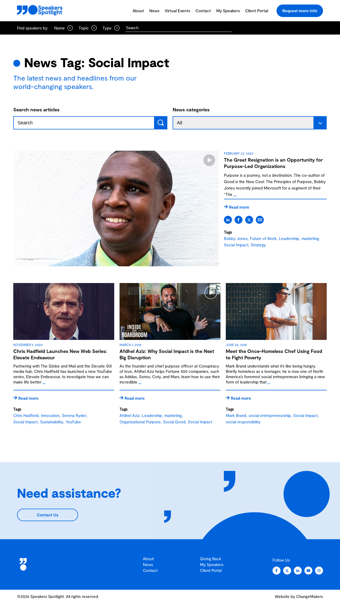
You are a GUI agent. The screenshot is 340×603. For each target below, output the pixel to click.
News (154, 10)
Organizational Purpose (140, 421)
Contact (203, 10)
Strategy (258, 244)
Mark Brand (236, 415)
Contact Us (47, 514)
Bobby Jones (236, 238)
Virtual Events (177, 10)
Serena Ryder (74, 415)
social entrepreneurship (270, 415)
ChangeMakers (309, 596)
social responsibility (243, 421)
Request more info (299, 10)
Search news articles (36, 109)
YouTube (73, 421)
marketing (310, 238)
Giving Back (210, 558)
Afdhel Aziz (129, 415)
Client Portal (256, 10)
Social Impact (236, 244)
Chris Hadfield (26, 415)
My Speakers (228, 10)
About (138, 10)
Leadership (289, 238)
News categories (191, 109)
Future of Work (263, 238)
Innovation (50, 415)
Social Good (174, 421)
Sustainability (51, 421)
